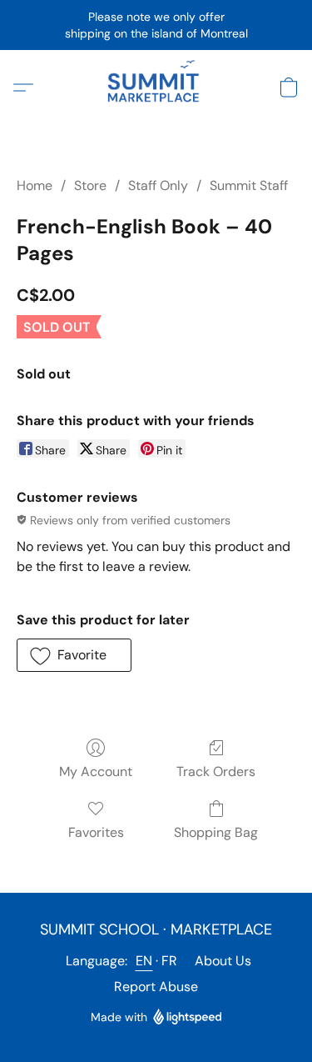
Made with (119, 1016)
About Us (223, 960)
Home (34, 185)
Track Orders (215, 771)
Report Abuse (156, 986)
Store (90, 185)
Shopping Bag (216, 832)
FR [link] (169, 960)
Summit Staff (249, 185)
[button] (155, 87)
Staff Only (158, 185)
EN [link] (144, 960)
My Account (95, 771)
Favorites (96, 832)
